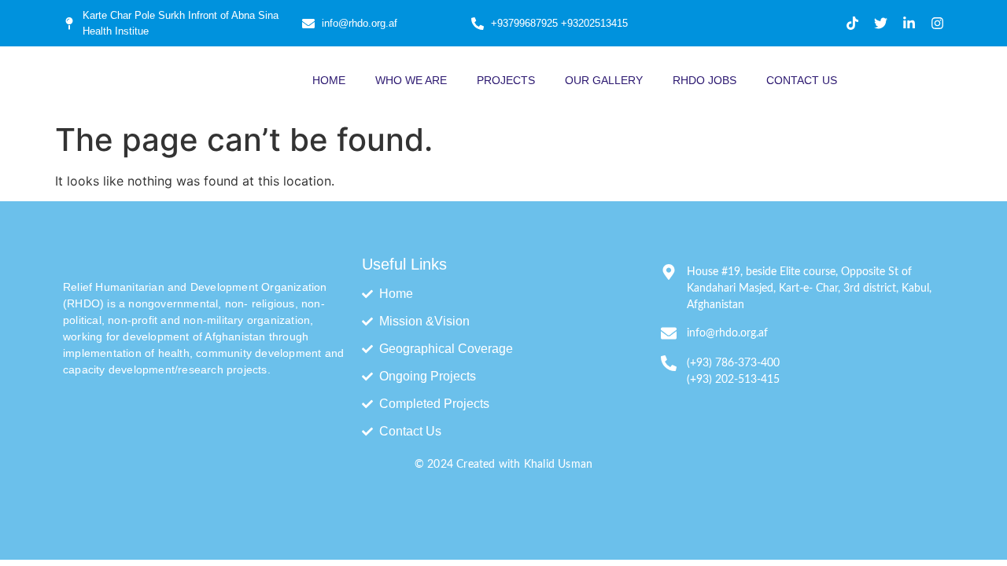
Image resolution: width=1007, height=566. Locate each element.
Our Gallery (604, 80)
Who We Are (411, 80)
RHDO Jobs (704, 80)
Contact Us (801, 80)
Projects (506, 80)
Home (328, 80)
